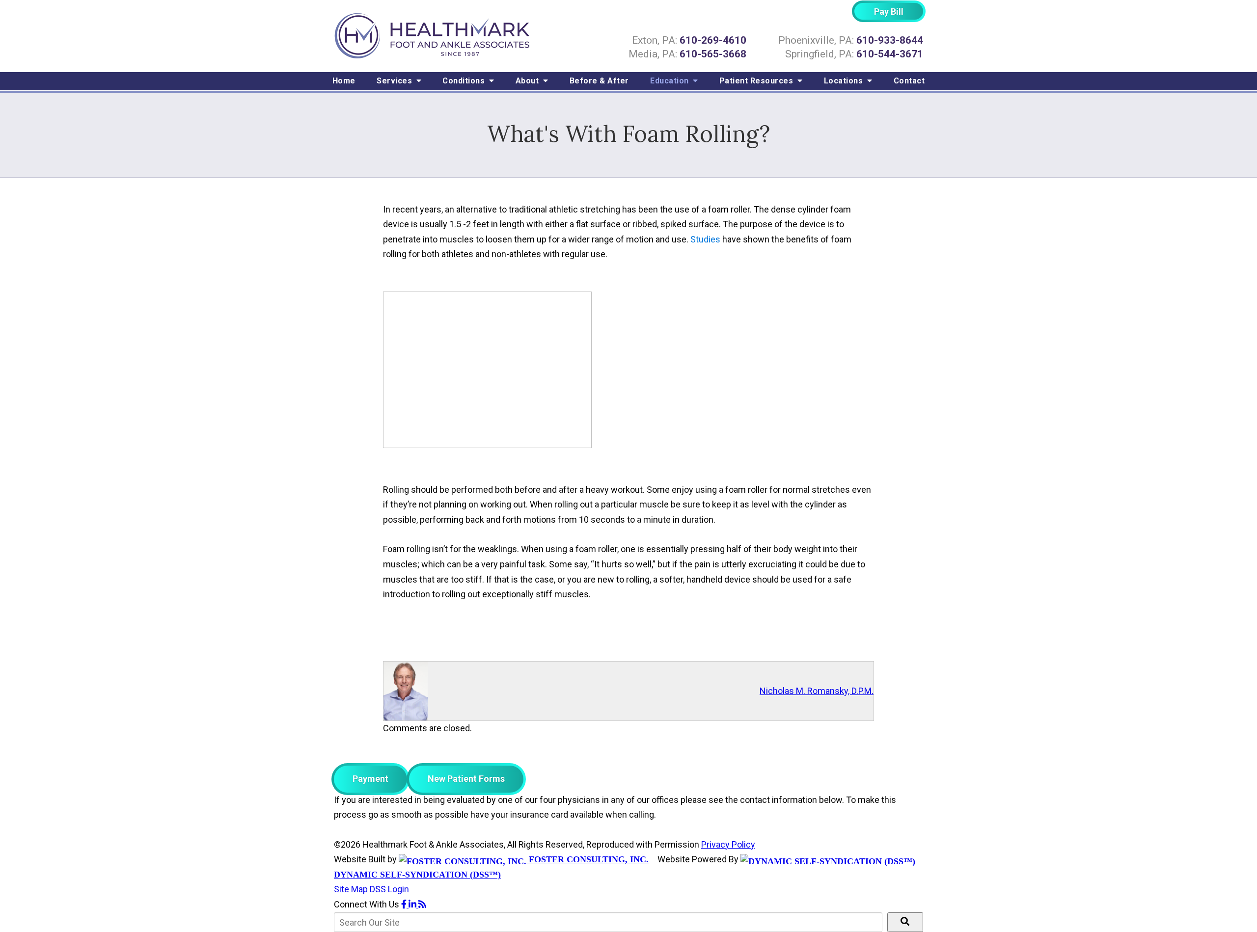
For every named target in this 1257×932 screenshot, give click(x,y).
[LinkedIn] (413, 904)
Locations (844, 80)
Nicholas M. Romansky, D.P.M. (817, 691)
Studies (705, 239)
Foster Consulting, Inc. (587, 859)
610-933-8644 (889, 40)
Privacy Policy (728, 844)
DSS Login (389, 889)
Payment (370, 778)
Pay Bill (888, 11)
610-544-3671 (889, 54)
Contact (909, 80)
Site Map (351, 889)
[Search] (905, 922)
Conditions (464, 80)
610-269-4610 (713, 40)
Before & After (599, 80)
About (528, 80)
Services (395, 80)
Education (670, 80)
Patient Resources (757, 80)
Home (343, 80)
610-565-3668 (713, 54)
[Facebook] (405, 904)
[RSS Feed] (422, 904)
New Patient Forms (466, 778)
